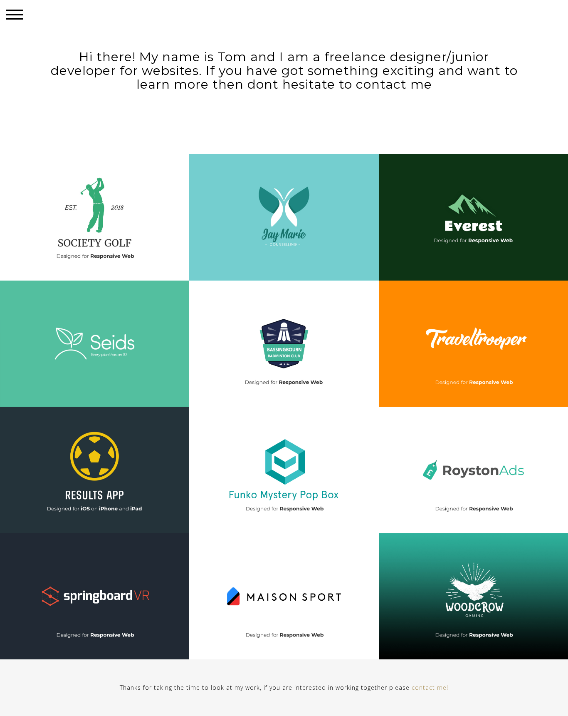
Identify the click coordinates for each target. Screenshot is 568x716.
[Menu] (14, 14)
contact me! (430, 687)
